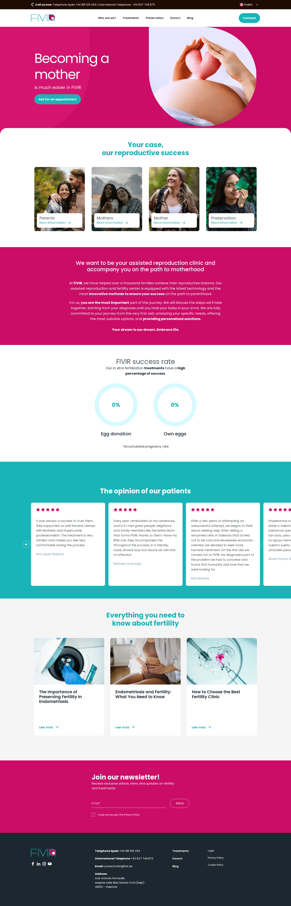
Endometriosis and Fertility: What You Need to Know (143, 694)
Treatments (131, 18)
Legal (211, 850)
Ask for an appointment (58, 99)
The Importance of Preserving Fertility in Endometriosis (60, 696)
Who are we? (107, 18)
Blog (190, 18)
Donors (175, 18)
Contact (249, 18)
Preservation (155, 18)
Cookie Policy (215, 865)
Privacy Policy (216, 857)
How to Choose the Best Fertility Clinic (216, 694)
